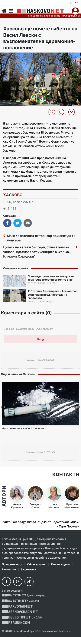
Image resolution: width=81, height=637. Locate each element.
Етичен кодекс (60, 564)
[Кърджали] (20, 600)
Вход (40, 339)
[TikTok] (29, 581)
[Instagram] (17, 581)
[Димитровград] (23, 595)
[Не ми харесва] (73, 112)
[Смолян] (22, 617)
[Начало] (4, 10)
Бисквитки (9, 569)
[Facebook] (6, 581)
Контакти (65, 474)
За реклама (28, 569)
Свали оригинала (13, 56)
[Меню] (11, 10)
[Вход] (75, 11)
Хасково (13, 195)
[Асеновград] (20, 611)
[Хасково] (40, 11)
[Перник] (16, 622)
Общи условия (36, 564)
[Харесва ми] (62, 112)
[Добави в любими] (52, 112)
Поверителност (12, 564)
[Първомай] (17, 606)
